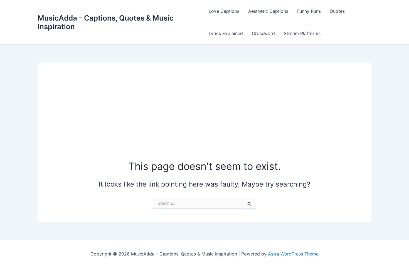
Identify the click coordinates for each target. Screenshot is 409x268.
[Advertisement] (204, 118)
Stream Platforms (302, 33)
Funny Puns (309, 11)
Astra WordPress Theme (293, 254)
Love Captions (224, 11)
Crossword (263, 33)
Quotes (337, 11)
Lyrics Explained (226, 33)
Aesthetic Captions (268, 11)
